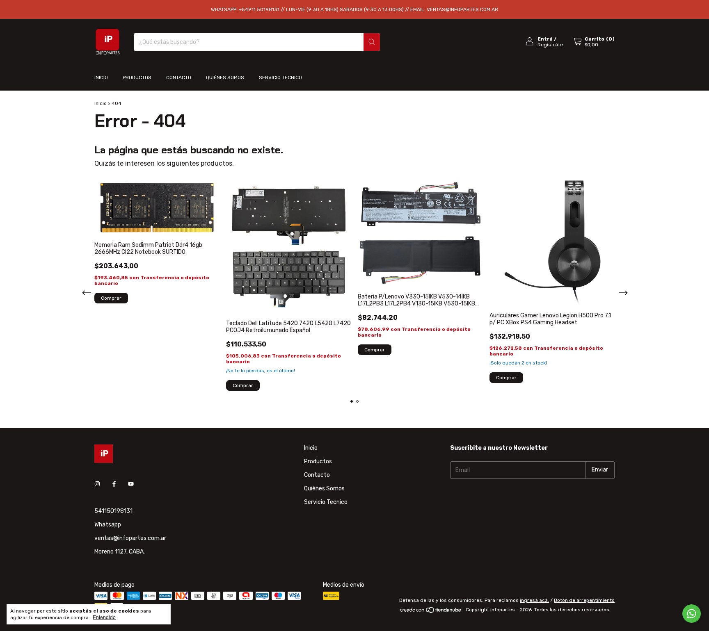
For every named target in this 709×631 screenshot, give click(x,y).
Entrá (545, 39)
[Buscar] (372, 42)
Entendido (104, 617)
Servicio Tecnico (280, 77)
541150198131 (113, 511)
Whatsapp (107, 524)
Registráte (550, 45)
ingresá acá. (534, 600)
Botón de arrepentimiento (584, 600)
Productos (137, 77)
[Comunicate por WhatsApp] (691, 613)
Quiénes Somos (225, 77)
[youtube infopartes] (131, 484)
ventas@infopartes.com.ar (130, 538)
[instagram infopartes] (97, 484)
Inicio (101, 77)
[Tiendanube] (431, 612)
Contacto (178, 77)
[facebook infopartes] (114, 484)
